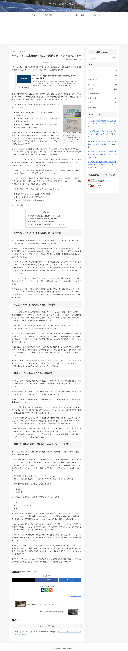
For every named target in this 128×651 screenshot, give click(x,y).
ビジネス (16, 571)
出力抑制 (23, 571)
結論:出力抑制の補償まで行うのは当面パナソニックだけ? (47, 224)
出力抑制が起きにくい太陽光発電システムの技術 (45, 216)
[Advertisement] (64, 32)
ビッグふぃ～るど (109, 124)
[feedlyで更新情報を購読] (47, 590)
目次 (44, 212)
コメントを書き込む (47, 626)
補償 (35, 571)
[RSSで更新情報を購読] (51, 590)
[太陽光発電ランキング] (92, 180)
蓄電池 (29, 571)
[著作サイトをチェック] (42, 590)
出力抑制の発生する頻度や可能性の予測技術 (43, 218)
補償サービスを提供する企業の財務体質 (42, 221)
